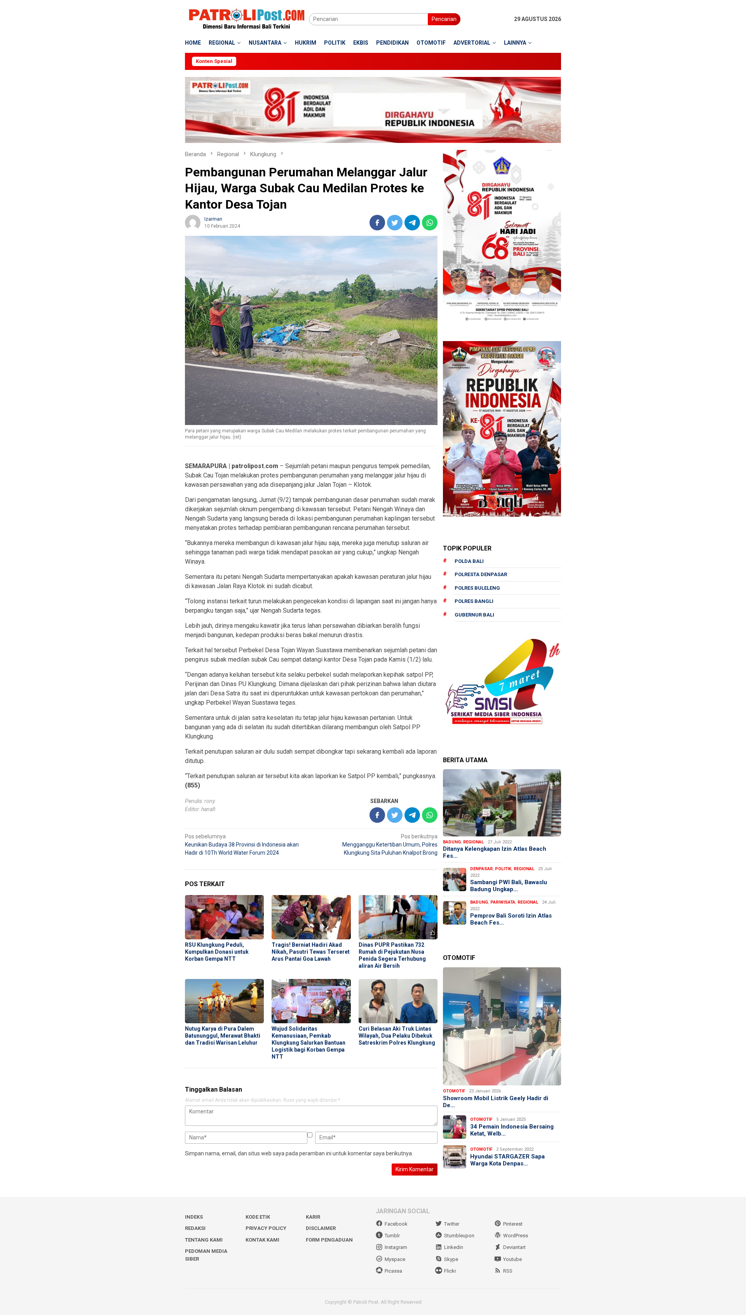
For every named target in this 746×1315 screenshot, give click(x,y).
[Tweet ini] (395, 222)
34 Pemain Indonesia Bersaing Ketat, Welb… (512, 1130)
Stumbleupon (459, 1235)
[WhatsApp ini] (429, 222)
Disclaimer (321, 1228)
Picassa (393, 1271)
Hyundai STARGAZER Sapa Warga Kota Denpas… (507, 1160)
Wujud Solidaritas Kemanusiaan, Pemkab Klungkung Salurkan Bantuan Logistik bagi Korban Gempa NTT (308, 1043)
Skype (451, 1259)
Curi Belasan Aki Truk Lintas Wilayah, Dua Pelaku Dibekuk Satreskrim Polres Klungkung (397, 1036)
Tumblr (392, 1235)
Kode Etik (258, 1217)
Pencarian (444, 19)
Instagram (396, 1247)
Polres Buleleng (477, 588)
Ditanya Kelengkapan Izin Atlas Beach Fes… (494, 852)
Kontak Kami (262, 1240)
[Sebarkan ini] (377, 222)
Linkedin (453, 1247)
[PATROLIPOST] (247, 19)
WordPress (515, 1235)
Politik (503, 868)
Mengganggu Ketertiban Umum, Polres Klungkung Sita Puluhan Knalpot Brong (389, 844)
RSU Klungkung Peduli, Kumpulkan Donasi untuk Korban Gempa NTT (217, 952)
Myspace (395, 1259)
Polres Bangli (474, 601)
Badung (452, 842)
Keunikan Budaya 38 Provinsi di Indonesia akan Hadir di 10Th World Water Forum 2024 (242, 844)
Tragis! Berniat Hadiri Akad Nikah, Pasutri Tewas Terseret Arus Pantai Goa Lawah (311, 952)
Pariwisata (502, 902)
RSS (507, 1271)
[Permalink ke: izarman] (192, 222)
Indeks (194, 1217)
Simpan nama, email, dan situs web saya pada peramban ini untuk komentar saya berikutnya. (299, 1153)
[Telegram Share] (412, 222)
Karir (313, 1217)
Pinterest (513, 1224)
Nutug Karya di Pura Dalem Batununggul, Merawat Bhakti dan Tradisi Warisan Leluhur (222, 1036)
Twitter (451, 1224)
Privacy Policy (266, 1228)
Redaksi (195, 1228)
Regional (473, 842)
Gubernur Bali (474, 615)
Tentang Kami (204, 1240)
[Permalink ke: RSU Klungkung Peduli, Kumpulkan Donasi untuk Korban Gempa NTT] (224, 917)
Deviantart (514, 1247)
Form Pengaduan (329, 1240)
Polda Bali (469, 561)
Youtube (512, 1259)
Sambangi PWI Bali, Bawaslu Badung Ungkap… (508, 886)
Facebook (396, 1224)
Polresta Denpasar (481, 574)
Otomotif (454, 1091)
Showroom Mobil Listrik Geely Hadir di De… (495, 1102)
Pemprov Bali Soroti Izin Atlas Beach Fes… (511, 919)
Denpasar (481, 868)
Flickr (450, 1271)
